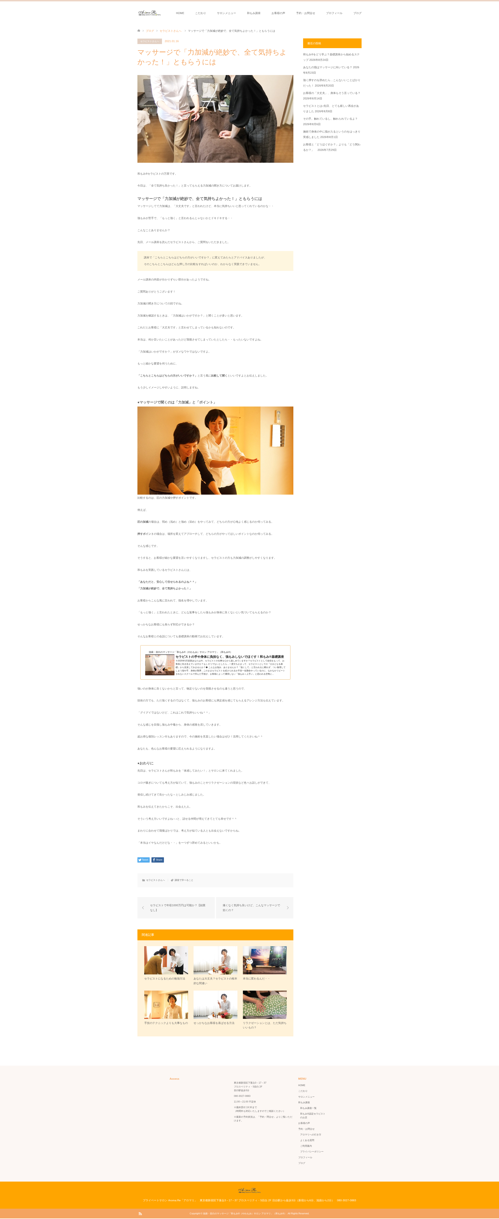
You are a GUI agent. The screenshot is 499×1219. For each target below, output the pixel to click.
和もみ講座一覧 (308, 1108)
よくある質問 (307, 1140)
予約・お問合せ (305, 13)
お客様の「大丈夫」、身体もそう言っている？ (331, 93)
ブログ (357, 13)
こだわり (200, 13)
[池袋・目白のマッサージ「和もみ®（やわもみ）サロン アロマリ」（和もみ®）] (149, 13)
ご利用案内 (306, 1146)
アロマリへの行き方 (310, 1134)
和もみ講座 (254, 13)
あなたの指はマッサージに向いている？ (327, 67)
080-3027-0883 (242, 1096)
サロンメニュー (226, 13)
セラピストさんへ (149, 41)
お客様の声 (278, 13)
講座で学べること (184, 880)
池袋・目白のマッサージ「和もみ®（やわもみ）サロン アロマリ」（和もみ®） (245, 1213)
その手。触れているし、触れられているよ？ (330, 118)
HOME (180, 13)
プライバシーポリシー (312, 1151)
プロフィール (334, 13)
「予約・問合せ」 (266, 1117)
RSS (140, 1213)
